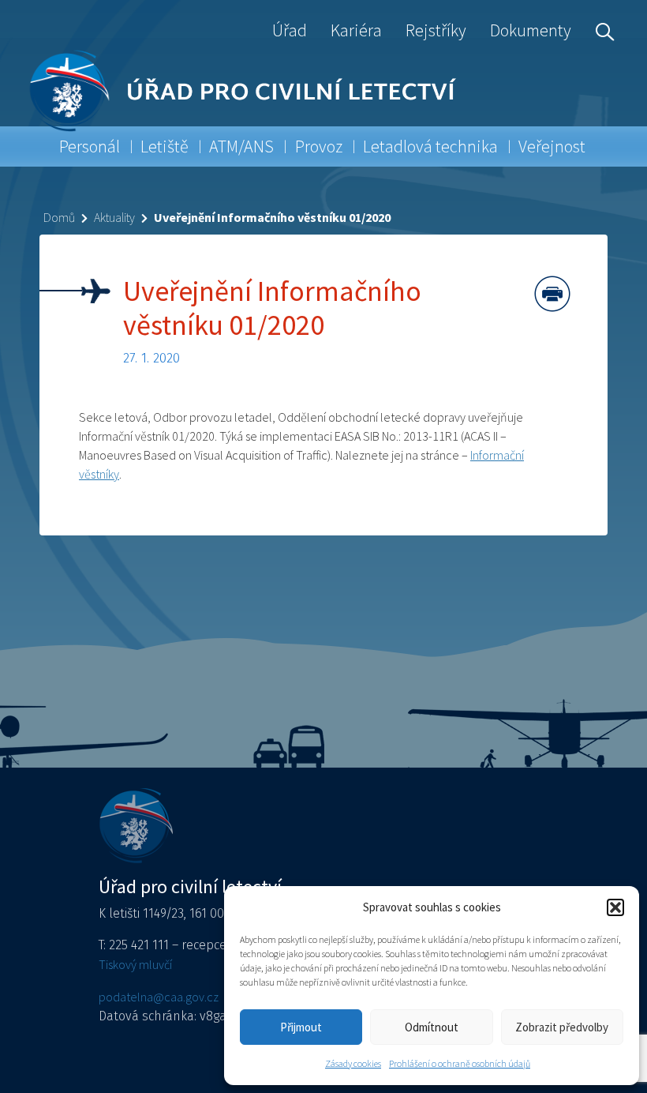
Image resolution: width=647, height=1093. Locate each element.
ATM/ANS (241, 146)
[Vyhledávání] (601, 30)
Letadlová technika (430, 146)
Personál (89, 146)
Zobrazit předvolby (561, 1027)
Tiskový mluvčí (135, 964)
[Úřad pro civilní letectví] (69, 90)
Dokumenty (530, 30)
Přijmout (301, 1027)
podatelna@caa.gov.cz (159, 997)
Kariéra (356, 30)
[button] (615, 907)
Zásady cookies (353, 1063)
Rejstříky (436, 30)
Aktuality (114, 217)
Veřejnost (551, 146)
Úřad (289, 30)
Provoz (318, 146)
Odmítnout (431, 1027)
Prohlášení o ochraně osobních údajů (459, 1063)
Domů (59, 217)
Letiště (164, 146)
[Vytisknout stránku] (552, 294)
